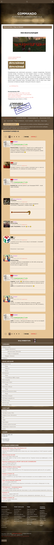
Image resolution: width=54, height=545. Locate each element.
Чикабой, (4, 475)
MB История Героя (7, 382)
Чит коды (29, 524)
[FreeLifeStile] (6, 198)
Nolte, (3, 481)
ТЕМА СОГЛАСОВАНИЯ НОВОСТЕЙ (11, 480)
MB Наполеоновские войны (9, 391)
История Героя (17, 509)
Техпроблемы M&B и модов (12, 377)
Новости (7, 368)
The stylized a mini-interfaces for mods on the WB (20, 97)
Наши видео (5, 422)
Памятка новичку (5, 509)
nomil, (3, 463)
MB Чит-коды (5, 402)
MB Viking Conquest (7, 395)
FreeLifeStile (13, 200)
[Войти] (52, 1)
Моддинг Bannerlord (10, 349)
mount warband (29, 120)
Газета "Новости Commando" (5, 522)
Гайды (3, 419)
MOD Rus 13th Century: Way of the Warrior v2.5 (14, 448)
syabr (11, 143)
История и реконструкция (9, 424)
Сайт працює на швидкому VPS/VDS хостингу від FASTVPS (15, 536)
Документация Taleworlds (14, 351)
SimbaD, (4, 499)
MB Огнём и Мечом (7, 386)
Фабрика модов (5, 514)
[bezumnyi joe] (6, 162)
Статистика (4, 527)
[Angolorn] (6, 236)
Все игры (4, 410)
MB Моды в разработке (8, 398)
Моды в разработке (31, 519)
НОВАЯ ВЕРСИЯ (12, 58)
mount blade (10, 120)
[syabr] (6, 141)
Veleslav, (4, 468)
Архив (41, 523)
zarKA (11, 257)
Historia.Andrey (14, 223)
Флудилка (4, 358)
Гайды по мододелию (13, 353)
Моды (6, 366)
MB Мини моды (6, 400)
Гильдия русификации (6, 512)
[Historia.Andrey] (6, 221)
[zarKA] (6, 255)
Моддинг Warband (9, 356)
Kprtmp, (4, 456)
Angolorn (12, 238)
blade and (37, 120)
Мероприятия (4, 516)
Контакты (3, 525)
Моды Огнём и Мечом (32, 514)
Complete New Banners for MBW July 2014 (19, 93)
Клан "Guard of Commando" (4, 519)
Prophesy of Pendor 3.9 (8, 473)
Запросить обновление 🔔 (11, 124)
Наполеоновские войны (19, 516)
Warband (16, 512)
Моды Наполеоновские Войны (32, 517)
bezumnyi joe (13, 164)
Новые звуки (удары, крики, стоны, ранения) (19, 94)
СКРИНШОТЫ (14, 86)
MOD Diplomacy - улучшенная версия (12, 487)
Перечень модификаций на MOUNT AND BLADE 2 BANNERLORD (19, 461)
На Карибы (16, 519)
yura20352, (5, 488)
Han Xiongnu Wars (18, 521)
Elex (3, 417)
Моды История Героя (32, 509)
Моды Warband (30, 512)
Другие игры (43, 520)
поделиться (24, 145)
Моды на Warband (19, 120)
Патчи (6, 370)
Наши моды (44, 120)
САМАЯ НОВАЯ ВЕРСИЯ (14, 57)
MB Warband (5, 373)
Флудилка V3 (5, 492)
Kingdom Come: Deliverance (9, 415)
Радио (41, 525)
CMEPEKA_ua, (5, 449)
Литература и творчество (9, 426)
